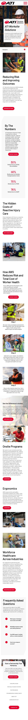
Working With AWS (8, 108)
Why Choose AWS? (8, 232)
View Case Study (8, 419)
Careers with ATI (14, 699)
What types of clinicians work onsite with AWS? (15, 619)
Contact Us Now (13, 154)
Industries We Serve (9, 589)
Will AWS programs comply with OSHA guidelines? (16, 627)
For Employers (14, 683)
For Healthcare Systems (14, 686)
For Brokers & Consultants (14, 693)
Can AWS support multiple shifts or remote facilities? (16, 635)
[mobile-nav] (25, 3)
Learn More (7, 479)
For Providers (14, 690)
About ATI (14, 696)
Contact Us (14, 707)
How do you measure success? (15, 643)
